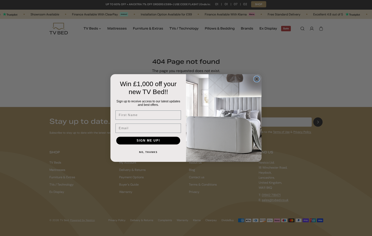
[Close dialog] (257, 79)
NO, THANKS (148, 152)
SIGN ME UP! (148, 140)
